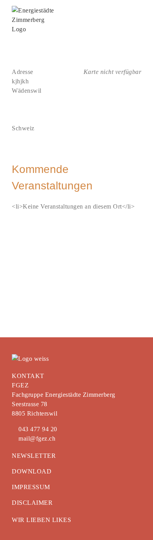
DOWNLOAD (31, 471)
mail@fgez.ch (36, 438)
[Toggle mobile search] (123, 10)
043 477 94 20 (37, 429)
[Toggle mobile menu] (138, 10)
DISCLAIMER (32, 502)
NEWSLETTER (34, 455)
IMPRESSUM (31, 487)
